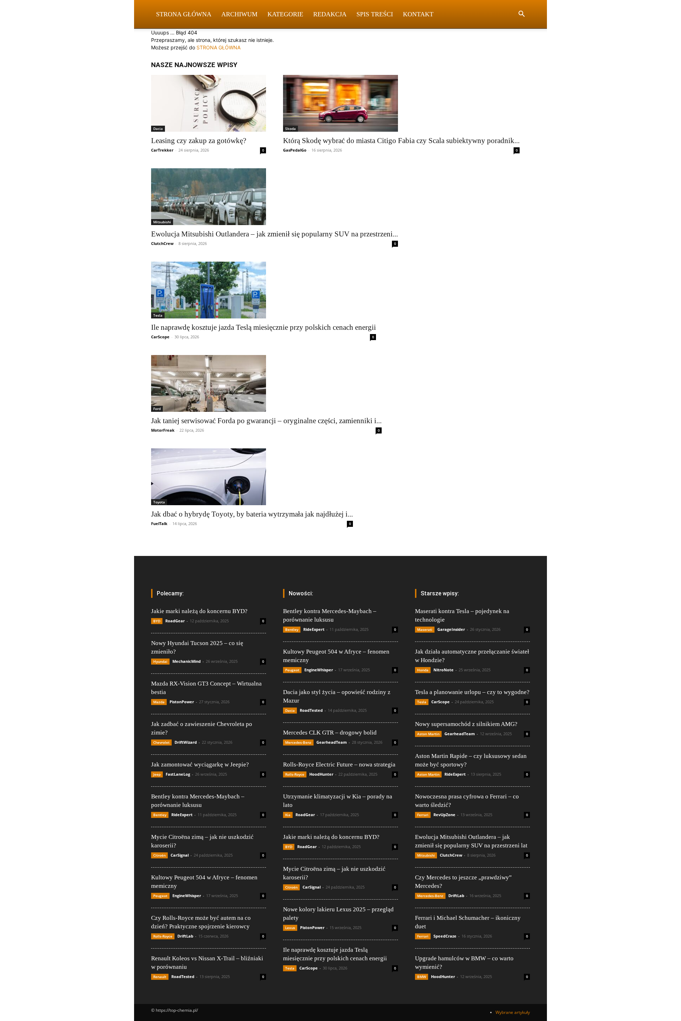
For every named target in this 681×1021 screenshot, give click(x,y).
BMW (421, 976)
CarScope (160, 336)
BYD (156, 620)
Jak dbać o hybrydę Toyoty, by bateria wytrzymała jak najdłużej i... (252, 514)
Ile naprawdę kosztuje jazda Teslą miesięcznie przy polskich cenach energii (263, 327)
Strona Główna (183, 14)
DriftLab (185, 936)
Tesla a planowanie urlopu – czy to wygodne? (472, 692)
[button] (521, 14)
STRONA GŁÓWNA (218, 47)
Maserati (424, 629)
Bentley (159, 814)
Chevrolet (161, 742)
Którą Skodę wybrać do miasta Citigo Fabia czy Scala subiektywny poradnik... (401, 140)
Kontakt (418, 14)
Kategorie (285, 14)
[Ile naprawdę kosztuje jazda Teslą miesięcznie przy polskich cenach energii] (263, 290)
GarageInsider (451, 629)
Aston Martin (428, 733)
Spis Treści (374, 14)
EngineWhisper (186, 895)
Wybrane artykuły (512, 1012)
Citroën (159, 855)
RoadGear (175, 620)
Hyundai (160, 661)
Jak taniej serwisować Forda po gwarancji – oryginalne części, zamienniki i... (266, 420)
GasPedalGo (294, 150)
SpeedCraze (444, 936)
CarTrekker (162, 150)
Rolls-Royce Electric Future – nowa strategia (339, 764)
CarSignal (180, 855)
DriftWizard (186, 742)
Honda (422, 669)
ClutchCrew (162, 243)
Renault (159, 976)
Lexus (290, 927)
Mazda (159, 701)
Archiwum (239, 14)
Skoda (290, 128)
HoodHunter (321, 774)
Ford (157, 408)
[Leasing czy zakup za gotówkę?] (208, 103)
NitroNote (443, 669)
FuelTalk (159, 523)
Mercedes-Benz (298, 742)
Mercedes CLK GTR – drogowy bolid (330, 732)
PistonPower (182, 701)
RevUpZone (444, 814)
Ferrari (422, 814)
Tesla (157, 315)
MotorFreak (163, 430)
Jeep (157, 774)
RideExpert (182, 814)
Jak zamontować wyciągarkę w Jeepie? (200, 764)
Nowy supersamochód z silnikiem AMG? (466, 724)
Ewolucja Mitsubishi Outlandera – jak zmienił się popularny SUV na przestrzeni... (274, 234)
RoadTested (182, 976)
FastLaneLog (178, 774)
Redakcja (330, 14)
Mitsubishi (162, 221)
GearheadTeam (331, 742)
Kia (287, 814)
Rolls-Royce (162, 936)
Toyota (159, 501)
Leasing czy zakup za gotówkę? (198, 140)
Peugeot (160, 895)
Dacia (158, 128)
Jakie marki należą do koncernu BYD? (199, 611)
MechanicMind (186, 661)
